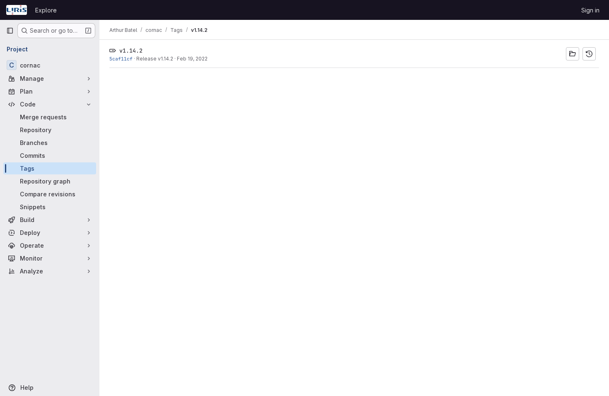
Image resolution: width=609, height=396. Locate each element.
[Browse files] (572, 53)
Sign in (590, 10)
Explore (46, 10)
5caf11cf (121, 59)
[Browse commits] (589, 53)
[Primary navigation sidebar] (10, 30)
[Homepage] (17, 10)
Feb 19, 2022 (192, 59)
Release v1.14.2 (154, 59)
